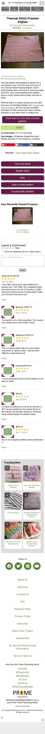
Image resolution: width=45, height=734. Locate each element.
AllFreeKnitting (22, 676)
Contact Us (22, 594)
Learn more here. (22, 706)
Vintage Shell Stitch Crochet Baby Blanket (32, 515)
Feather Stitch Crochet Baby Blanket (31, 544)
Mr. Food (22, 679)
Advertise (22, 587)
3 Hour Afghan (13, 513)
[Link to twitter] (18, 566)
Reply (4, 299)
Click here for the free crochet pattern (23, 120)
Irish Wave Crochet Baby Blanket (13, 543)
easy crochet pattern (22, 184)
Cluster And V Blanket (13, 487)
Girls (22, 177)
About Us (23, 579)
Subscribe (22, 623)
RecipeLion (23, 683)
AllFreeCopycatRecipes (22, 686)
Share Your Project (22, 630)
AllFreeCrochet (22, 672)
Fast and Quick (22, 163)
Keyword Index (22, 608)
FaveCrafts (22, 668)
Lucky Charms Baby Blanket (27, 153)
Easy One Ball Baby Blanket (31, 487)
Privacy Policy (22, 616)
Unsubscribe (22, 638)
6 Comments (27, 28)
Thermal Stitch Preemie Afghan (22, 231)
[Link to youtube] (37, 566)
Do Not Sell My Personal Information (22, 647)
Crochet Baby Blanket (22, 191)
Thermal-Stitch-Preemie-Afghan (24, 25)
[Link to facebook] (9, 566)
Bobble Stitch (23, 170)
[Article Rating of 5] (16, 28)
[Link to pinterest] (27, 566)
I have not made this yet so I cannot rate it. (22, 251)
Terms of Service (22, 655)
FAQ (22, 601)
